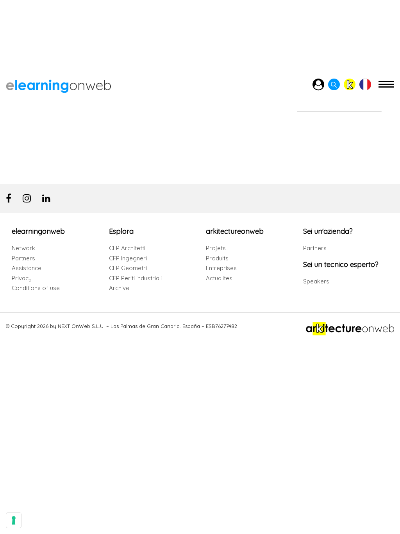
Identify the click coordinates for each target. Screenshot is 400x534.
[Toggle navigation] (386, 87)
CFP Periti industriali (135, 278)
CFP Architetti (127, 248)
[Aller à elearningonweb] (58, 84)
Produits (217, 258)
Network (23, 248)
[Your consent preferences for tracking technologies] (13, 520)
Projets (216, 248)
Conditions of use (36, 288)
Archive (119, 288)
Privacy (22, 278)
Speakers (316, 281)
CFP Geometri (128, 268)
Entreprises (221, 268)
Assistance (26, 268)
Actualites (219, 278)
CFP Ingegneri (128, 258)
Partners (23, 258)
